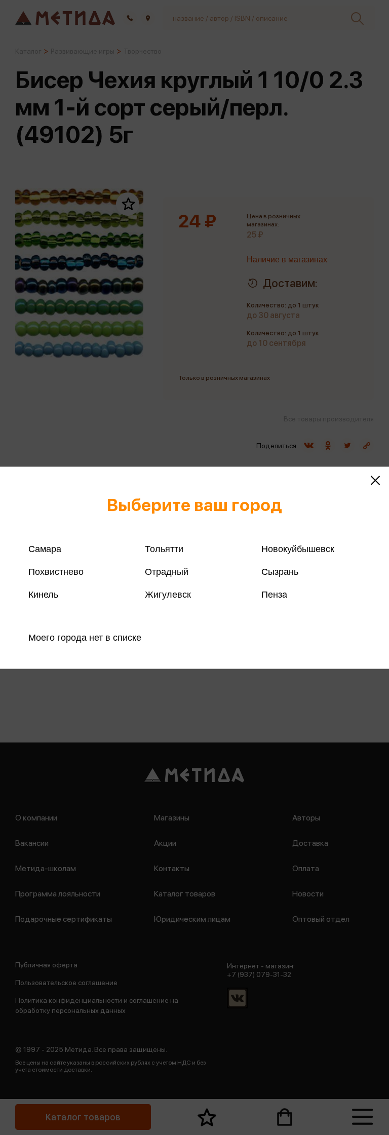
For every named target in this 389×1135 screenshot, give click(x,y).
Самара (44, 548)
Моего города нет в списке (84, 637)
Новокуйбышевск (297, 548)
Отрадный (166, 571)
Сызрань (279, 571)
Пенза (274, 594)
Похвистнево (56, 571)
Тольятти (164, 548)
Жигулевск (168, 594)
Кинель (43, 594)
